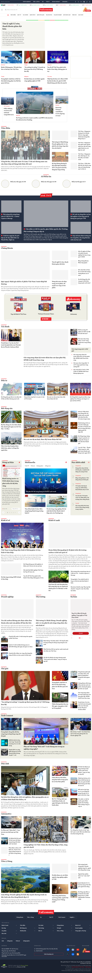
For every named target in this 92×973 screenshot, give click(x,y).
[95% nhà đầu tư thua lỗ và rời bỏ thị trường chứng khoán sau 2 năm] (73, 272)
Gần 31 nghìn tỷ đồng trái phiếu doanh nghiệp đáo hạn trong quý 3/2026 (84, 254)
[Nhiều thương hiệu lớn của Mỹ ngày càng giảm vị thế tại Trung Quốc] (60, 697)
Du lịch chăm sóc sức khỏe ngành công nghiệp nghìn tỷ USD (34, 80)
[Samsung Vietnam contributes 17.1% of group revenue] (61, 100)
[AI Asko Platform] (73, 299)
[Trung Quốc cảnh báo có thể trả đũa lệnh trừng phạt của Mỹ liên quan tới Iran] (60, 676)
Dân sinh (80, 14)
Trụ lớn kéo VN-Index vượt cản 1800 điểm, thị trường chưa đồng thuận (82, 497)
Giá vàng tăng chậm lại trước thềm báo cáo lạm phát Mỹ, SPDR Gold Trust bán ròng (45, 359)
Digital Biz (18, 115)
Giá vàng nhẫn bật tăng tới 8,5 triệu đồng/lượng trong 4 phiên (82, 507)
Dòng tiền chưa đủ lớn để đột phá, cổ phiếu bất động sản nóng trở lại (82, 469)
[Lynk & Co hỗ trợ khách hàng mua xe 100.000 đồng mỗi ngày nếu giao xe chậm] (4, 647)
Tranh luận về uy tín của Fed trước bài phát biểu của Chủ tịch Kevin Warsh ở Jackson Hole (11, 345)
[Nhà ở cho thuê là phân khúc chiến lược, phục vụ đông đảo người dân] (11, 438)
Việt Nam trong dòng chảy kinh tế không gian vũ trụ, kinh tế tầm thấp (21, 551)
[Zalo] (81, 2)
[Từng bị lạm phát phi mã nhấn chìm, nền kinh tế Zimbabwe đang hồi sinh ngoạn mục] (73, 674)
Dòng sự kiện (8, 462)
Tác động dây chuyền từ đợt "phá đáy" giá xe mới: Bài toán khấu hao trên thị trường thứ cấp (80, 831)
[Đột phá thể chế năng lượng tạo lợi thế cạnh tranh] (46, 481)
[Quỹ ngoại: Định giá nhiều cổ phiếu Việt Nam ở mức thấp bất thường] (25, 265)
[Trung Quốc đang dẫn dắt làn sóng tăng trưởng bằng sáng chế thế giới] (11, 724)
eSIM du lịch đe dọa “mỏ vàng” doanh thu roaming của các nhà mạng (15, 743)
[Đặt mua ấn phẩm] (87, 9)
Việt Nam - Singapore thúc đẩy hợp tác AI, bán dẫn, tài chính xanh (84, 156)
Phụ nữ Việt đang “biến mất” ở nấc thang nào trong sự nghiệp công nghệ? (44, 748)
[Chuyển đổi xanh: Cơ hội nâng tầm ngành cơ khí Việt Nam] (4, 639)
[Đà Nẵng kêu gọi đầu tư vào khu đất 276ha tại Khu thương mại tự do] (11, 389)
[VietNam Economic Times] (46, 299)
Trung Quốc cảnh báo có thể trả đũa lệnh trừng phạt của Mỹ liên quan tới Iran (11, 81)
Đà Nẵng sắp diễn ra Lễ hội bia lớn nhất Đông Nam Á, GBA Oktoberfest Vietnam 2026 (84, 895)
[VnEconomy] (34, 89)
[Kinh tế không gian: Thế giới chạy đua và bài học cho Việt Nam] (11, 57)
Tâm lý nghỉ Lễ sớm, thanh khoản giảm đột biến (12, 26)
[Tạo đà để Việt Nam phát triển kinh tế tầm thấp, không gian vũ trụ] (57, 57)
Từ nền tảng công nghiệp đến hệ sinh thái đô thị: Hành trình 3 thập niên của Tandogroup (56, 511)
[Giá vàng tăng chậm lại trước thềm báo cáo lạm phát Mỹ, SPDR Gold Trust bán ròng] (46, 342)
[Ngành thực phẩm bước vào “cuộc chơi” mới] (73, 876)
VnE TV (48, 1)
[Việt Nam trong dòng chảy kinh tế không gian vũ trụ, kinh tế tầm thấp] (22, 535)
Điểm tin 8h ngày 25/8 (78, 181)
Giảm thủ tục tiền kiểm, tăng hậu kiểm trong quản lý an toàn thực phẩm (60, 779)
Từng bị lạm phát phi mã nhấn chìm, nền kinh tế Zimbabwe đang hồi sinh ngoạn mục (84, 675)
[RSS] (77, 954)
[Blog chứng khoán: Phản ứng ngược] (73, 263)
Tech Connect (56, 1)
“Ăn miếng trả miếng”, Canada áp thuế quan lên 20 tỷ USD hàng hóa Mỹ (34, 69)
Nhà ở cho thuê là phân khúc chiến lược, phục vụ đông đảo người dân (10, 448)
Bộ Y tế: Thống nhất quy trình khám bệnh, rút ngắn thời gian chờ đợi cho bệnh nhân (60, 802)
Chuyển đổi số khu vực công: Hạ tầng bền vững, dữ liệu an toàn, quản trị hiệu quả (20, 654)
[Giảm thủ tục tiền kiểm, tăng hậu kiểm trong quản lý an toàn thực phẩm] (60, 771)
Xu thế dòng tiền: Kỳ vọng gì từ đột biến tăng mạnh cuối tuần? (84, 281)
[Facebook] (75, 2)
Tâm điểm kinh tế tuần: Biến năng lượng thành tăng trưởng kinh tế (34, 511)
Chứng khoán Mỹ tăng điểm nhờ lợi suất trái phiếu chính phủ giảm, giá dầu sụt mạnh (84, 686)
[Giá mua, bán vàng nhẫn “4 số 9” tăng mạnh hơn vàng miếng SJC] (73, 341)
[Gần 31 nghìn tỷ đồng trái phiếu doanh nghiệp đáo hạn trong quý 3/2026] (73, 253)
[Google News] (90, 2)
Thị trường (49, 14)
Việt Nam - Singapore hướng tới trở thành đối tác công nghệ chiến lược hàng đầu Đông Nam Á (84, 135)
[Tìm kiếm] (5, 10)
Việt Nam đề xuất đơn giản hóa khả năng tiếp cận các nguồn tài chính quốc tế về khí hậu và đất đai (58, 587)
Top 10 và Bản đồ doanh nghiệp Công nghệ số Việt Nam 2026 (79, 615)
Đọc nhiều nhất (78, 462)
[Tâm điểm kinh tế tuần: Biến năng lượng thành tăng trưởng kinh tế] (35, 501)
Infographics (40, 466)
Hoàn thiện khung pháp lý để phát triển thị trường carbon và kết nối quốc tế (67, 551)
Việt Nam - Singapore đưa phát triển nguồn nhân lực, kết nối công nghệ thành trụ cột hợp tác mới (84, 146)
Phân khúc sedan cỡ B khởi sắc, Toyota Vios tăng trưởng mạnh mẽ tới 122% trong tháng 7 (15, 851)
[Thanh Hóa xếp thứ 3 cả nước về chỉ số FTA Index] (34, 389)
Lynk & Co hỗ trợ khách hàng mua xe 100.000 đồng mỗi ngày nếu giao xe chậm (20, 645)
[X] (78, 2)
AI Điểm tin (46, 177)
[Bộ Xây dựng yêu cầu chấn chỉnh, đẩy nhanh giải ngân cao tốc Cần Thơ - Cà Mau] (11, 417)
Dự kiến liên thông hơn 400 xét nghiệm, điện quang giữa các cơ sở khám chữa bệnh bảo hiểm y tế (25, 798)
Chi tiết (81, 633)
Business (57, 105)
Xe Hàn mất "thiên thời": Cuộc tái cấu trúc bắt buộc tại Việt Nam (10, 832)
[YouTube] (84, 2)
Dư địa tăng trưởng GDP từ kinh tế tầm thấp (11, 578)
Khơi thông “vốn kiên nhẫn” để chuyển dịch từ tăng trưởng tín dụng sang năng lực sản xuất (55, 642)
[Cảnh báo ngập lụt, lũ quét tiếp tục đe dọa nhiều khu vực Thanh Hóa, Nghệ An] (11, 228)
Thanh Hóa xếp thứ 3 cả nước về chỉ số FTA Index (34, 398)
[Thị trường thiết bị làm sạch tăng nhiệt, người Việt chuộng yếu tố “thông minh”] (60, 889)
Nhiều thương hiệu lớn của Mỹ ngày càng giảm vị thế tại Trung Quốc (60, 706)
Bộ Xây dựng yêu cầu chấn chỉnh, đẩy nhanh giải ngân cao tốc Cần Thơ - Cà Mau (11, 427)
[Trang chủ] (8, 15)
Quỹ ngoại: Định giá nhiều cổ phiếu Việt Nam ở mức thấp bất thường (24, 283)
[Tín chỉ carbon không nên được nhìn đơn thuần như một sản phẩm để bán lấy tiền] (17, 609)
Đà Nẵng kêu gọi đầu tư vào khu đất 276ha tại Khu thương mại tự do (11, 398)
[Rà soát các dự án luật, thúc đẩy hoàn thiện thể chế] (57, 389)
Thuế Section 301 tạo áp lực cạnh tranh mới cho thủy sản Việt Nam (55, 650)
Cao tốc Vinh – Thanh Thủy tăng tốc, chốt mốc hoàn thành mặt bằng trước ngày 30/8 (84, 450)
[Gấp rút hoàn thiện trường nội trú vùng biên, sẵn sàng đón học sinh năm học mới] (80, 228)
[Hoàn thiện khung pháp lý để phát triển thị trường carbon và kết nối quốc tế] (69, 535)
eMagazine (49, 64)
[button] (19, 512)
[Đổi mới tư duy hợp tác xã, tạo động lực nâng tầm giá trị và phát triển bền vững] (73, 792)
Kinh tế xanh (40, 14)
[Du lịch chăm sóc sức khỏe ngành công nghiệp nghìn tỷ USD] (60, 868)
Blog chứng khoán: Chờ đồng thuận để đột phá (82, 478)
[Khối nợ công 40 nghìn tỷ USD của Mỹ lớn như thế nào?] (73, 332)
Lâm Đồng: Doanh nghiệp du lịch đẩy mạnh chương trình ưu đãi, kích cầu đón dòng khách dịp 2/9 (24, 896)
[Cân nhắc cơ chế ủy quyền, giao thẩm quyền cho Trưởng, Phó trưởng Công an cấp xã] (46, 213)
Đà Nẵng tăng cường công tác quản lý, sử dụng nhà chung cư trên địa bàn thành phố (84, 440)
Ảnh (3, 941)
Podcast (33, 466)
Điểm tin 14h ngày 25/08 (18, 181)
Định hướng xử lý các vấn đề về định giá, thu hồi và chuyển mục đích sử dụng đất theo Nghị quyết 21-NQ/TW (84, 427)
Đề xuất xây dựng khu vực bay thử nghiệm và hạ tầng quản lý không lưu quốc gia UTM (80, 216)
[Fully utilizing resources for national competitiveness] (7, 101)
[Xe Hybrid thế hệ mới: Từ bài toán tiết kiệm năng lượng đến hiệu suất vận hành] (4, 841)
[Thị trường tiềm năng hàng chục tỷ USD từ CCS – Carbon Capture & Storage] (11, 206)
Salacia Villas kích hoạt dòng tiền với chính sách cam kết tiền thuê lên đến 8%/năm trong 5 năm (84, 415)
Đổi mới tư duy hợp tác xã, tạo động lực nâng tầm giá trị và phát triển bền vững (83, 792)
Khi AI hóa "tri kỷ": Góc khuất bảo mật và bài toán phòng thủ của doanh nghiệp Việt (80, 733)
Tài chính (25, 14)
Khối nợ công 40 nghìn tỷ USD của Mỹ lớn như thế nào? (84, 331)
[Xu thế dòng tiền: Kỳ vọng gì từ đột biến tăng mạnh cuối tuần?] (73, 281)
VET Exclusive (7, 106)
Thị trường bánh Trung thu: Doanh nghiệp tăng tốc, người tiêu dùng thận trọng (84, 867)
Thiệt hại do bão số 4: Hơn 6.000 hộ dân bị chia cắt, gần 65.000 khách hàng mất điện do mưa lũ (57, 81)
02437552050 (39, 950)
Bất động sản (66, 14)
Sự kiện (73, 597)
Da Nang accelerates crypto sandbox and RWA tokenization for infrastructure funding (34, 119)
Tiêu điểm (13, 14)
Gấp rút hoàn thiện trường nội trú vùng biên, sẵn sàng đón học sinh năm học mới (80, 238)
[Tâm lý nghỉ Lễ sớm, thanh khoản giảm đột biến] (47, 32)
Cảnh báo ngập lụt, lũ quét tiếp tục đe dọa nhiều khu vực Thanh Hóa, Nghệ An (10, 238)
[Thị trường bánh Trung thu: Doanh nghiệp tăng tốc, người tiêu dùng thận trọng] (73, 867)
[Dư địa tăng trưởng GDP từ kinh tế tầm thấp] (11, 569)
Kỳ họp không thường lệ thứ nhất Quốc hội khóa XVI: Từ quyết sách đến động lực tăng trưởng (59, 166)
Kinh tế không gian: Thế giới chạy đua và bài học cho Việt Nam (11, 68)
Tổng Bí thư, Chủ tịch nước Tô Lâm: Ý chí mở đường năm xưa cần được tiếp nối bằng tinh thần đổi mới (24, 163)
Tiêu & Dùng (36, 1)
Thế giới (74, 14)
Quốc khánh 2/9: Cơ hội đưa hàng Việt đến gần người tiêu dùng (84, 884)
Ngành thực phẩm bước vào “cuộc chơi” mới (84, 875)
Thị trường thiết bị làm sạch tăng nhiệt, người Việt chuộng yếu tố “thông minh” (60, 899)
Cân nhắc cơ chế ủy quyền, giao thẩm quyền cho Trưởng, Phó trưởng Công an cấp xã (46, 230)
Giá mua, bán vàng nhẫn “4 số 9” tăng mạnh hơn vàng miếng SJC (84, 341)
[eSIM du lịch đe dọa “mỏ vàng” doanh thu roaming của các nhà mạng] (4, 742)
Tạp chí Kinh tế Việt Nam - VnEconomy (81, 967)
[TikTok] (87, 2)
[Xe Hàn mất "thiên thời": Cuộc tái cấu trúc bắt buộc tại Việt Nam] (11, 822)
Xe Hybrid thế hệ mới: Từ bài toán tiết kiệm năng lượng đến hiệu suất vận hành (15, 841)
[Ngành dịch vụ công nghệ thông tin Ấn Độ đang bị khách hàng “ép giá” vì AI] (4, 752)
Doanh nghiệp (58, 14)
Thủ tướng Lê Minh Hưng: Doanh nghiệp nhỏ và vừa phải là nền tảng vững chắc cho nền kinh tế (60, 145)
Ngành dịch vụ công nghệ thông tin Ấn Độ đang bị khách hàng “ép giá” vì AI (15, 752)
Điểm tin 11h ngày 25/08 (48, 181)
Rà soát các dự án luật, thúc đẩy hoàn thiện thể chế (56, 398)
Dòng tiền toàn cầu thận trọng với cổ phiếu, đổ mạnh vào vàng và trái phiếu (59, 284)
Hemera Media (24, 965)
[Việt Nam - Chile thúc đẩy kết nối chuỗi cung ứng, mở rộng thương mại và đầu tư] (73, 166)
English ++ (65, 1)
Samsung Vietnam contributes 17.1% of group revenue (60, 111)
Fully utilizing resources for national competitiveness (9, 111)
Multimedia (30, 462)
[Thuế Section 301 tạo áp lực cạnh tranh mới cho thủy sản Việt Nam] (39, 651)
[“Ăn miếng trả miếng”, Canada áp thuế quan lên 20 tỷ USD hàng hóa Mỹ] (34, 57)
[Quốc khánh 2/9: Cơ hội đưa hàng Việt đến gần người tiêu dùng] (73, 885)
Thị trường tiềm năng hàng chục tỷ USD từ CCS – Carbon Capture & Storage (10, 216)
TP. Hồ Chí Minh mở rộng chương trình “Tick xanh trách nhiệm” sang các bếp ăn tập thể (55, 659)
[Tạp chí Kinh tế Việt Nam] (18, 299)
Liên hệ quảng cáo (48, 954)
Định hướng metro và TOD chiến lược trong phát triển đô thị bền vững (10, 482)
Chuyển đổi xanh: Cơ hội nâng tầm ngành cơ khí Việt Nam (20, 637)
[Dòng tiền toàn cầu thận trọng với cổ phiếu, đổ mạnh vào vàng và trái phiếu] (60, 275)
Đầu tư (19, 14)
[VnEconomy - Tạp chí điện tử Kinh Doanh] (46, 912)
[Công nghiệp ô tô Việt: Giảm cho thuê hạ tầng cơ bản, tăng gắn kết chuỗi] (46, 829)
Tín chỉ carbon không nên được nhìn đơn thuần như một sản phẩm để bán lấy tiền (16, 622)
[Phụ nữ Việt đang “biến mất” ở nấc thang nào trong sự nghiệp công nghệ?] (46, 731)
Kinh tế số (32, 14)
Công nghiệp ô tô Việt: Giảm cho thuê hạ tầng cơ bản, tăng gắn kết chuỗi (45, 846)
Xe (43, 1)
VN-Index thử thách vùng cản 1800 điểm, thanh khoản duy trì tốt (82, 487)
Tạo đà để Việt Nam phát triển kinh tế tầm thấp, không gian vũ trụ (57, 69)
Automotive (6, 814)
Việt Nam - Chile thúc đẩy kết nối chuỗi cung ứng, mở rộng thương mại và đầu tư (84, 166)
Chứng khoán (27, 1)
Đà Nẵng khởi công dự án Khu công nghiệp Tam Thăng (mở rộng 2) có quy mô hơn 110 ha (80, 398)
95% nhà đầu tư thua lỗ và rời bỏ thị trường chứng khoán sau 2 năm (84, 272)
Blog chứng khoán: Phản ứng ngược (83, 261)
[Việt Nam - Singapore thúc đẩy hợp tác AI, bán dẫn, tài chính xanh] (73, 156)
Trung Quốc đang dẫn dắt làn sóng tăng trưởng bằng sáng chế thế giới (11, 734)
